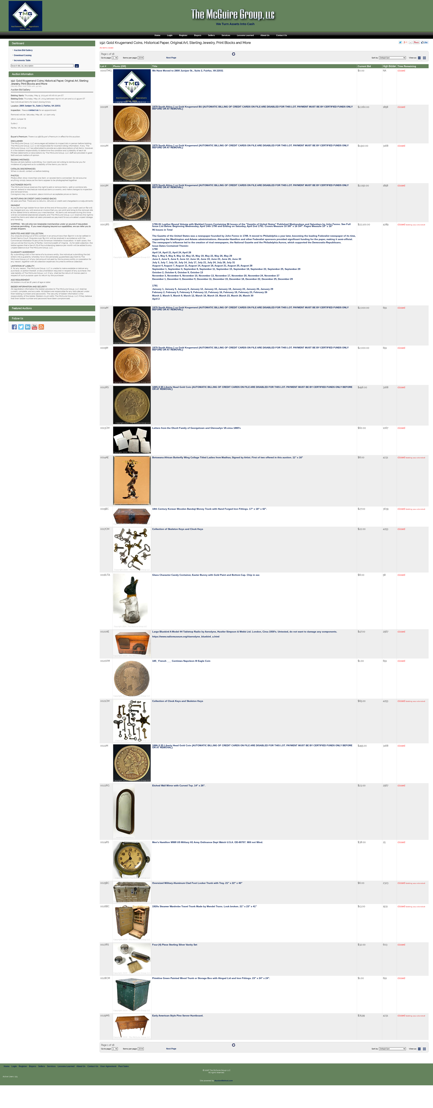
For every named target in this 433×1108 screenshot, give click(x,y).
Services (226, 35)
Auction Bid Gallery (23, 50)
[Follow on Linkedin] (27, 327)
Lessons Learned (245, 35)
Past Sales (123, 1066)
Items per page (130, 58)
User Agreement (108, 1066)
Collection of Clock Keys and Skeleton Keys (177, 701)
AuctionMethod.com (223, 1081)
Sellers (211, 35)
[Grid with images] (424, 58)
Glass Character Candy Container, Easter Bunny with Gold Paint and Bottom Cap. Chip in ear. (206, 575)
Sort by (375, 58)
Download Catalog (22, 55)
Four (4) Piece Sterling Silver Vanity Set (174, 945)
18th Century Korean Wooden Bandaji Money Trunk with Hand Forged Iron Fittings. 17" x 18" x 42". (209, 509)
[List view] (419, 58)
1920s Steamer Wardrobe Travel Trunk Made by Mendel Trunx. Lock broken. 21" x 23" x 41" (204, 906)
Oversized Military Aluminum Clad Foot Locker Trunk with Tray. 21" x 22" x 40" (197, 883)
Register (183, 35)
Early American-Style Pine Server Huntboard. (177, 1016)
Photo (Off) (119, 66)
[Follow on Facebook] (14, 327)
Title (154, 66)
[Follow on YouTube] (34, 327)
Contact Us (281, 35)
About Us (264, 35)
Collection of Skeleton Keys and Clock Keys (177, 529)
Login (169, 35)
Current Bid (364, 66)
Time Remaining (406, 66)
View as (412, 58)
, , (40, 106)
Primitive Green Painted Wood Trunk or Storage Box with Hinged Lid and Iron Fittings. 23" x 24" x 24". (211, 978)
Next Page (171, 58)
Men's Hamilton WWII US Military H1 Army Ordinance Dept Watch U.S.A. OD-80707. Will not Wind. (207, 842)
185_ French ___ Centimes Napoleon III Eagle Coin (181, 661)
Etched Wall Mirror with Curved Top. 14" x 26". (178, 785)
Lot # (103, 66)
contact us (33, 110)
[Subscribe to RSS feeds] (41, 327)
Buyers (197, 35)
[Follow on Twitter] (21, 327)
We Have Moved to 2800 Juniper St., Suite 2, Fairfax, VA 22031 (187, 71)
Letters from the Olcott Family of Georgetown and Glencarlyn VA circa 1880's (196, 428)
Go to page (106, 58)
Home (157, 35)
